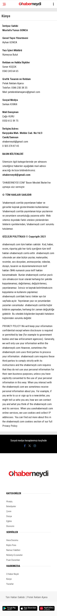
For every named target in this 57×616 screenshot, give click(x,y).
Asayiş (9, 501)
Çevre (8, 511)
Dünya (9, 516)
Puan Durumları (13, 560)
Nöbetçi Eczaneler (14, 555)
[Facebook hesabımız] (25, 445)
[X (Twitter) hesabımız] (29, 445)
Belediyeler (11, 506)
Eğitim (9, 521)
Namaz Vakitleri (13, 550)
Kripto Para (11, 545)
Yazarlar (10, 584)
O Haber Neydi (12, 574)
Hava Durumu (12, 540)
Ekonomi (10, 526)
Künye (9, 579)
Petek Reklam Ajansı (37, 597)
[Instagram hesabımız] (35, 445)
